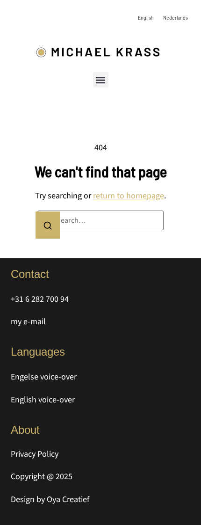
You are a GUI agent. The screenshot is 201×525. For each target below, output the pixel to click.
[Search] (48, 225)
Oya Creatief (68, 499)
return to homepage (128, 196)
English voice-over (43, 400)
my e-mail (28, 322)
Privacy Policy (34, 454)
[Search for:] (100, 220)
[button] (100, 80)
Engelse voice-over (44, 377)
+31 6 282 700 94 (40, 299)
